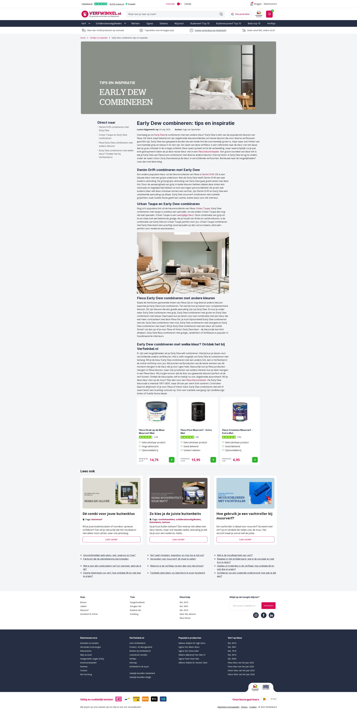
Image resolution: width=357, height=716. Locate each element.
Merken (135, 23)
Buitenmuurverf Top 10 (228, 23)
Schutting (134, 614)
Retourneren (85, 651)
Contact (83, 670)
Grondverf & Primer (89, 614)
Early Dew (159, 134)
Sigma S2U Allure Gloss (188, 647)
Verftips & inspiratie (99, 37)
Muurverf (84, 610)
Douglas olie (135, 606)
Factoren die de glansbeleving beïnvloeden (106, 558)
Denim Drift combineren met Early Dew (114, 128)
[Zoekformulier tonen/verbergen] (221, 14)
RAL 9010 (184, 602)
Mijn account (86, 654)
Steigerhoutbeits (137, 602)
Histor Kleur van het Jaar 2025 (241, 670)
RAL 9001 (184, 606)
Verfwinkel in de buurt (139, 666)
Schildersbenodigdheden (109, 23)
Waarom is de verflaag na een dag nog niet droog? (177, 565)
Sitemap (133, 662)
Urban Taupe (203, 208)
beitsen (166, 522)
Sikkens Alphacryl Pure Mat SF (192, 654)
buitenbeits (155, 522)
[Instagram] (256, 615)
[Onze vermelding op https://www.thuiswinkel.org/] (256, 687)
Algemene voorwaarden (228, 707)
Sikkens (164, 23)
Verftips (271, 23)
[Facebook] (263, 615)
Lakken (83, 606)
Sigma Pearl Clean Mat (188, 658)
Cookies (253, 707)
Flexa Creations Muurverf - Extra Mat (237, 431)
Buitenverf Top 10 (199, 23)
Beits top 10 (254, 23)
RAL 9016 (184, 610)
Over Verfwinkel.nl (137, 643)
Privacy (244, 707)
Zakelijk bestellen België (140, 677)
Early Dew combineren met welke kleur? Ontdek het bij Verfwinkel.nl (116, 154)
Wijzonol (179, 23)
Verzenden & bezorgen (90, 647)
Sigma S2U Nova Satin (188, 651)
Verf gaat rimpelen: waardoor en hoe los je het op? (177, 555)
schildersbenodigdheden (188, 519)
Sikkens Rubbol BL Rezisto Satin (192, 662)
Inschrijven (268, 605)
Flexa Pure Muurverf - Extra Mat (196, 431)
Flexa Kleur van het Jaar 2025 (241, 662)
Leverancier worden (138, 654)
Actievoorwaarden (88, 662)
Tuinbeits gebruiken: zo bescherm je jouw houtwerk (177, 572)
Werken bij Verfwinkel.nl (140, 651)
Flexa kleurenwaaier (208, 151)
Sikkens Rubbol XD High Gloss (191, 643)
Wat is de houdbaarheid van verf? (235, 555)
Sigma (149, 23)
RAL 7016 (232, 651)
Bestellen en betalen (89, 643)
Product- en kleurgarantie (140, 647)
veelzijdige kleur (185, 215)
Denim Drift (208, 174)
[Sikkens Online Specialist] (266, 687)
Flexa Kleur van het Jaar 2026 (241, 666)
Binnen (83, 602)
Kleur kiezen (185, 618)
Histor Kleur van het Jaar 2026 (241, 674)
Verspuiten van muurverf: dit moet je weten (173, 558)
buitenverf (96, 519)
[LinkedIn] (271, 615)
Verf (83, 23)
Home (83, 37)
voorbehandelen (166, 519)
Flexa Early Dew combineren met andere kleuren (116, 144)
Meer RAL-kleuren (188, 614)
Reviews (84, 666)
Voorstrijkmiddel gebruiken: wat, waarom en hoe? (109, 555)
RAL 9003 (232, 658)
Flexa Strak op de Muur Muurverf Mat (152, 431)
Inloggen (258, 4)
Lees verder (111, 539)
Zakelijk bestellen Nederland (142, 673)
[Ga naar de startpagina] (101, 14)
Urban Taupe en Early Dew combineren (113, 136)
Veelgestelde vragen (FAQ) (92, 658)
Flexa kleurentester (196, 380)
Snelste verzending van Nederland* (210, 30)
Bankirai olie (135, 610)
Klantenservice (270, 4)
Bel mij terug (86, 674)
